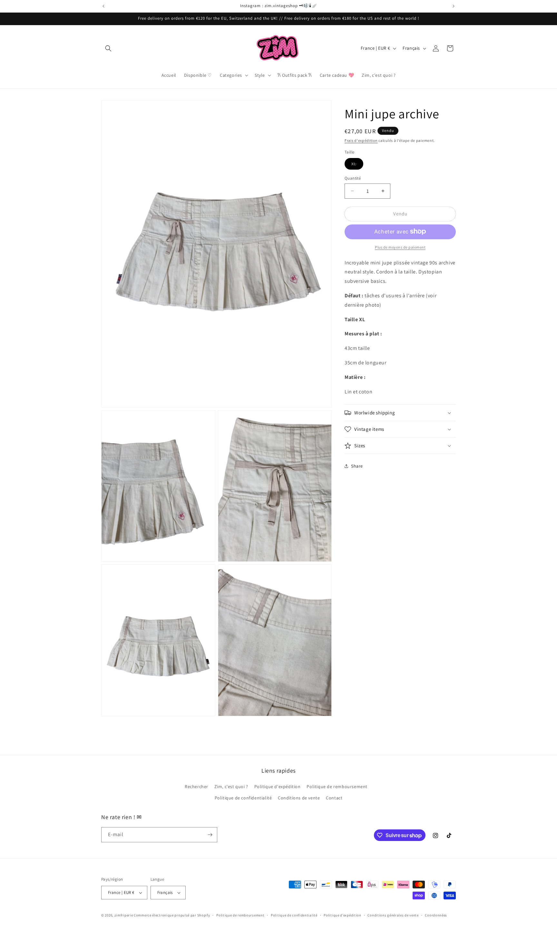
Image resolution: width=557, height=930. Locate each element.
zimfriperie (123, 915)
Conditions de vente (299, 798)
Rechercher (196, 786)
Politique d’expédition (342, 915)
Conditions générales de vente (392, 915)
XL (357, 165)
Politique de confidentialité (243, 798)
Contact (334, 798)
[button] (108, 48)
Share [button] (357, 466)
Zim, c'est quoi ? (231, 786)
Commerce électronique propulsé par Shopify (172, 915)
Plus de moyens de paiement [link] (400, 246)
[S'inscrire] (210, 834)
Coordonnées (436, 915)
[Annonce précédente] (103, 6)
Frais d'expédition (361, 140)
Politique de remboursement (337, 786)
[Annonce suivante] (453, 6)
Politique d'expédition (277, 786)
